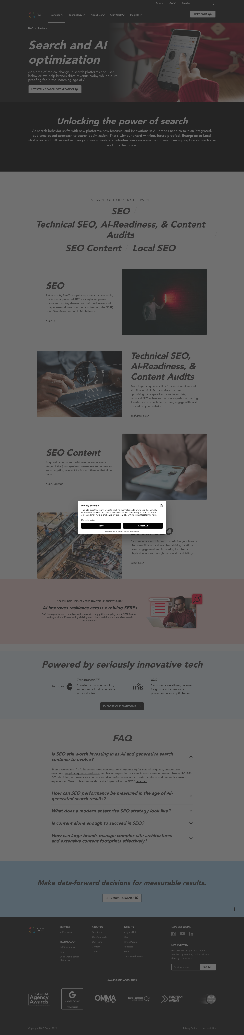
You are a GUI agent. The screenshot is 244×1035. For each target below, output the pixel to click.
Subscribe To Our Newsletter (216, 1023)
